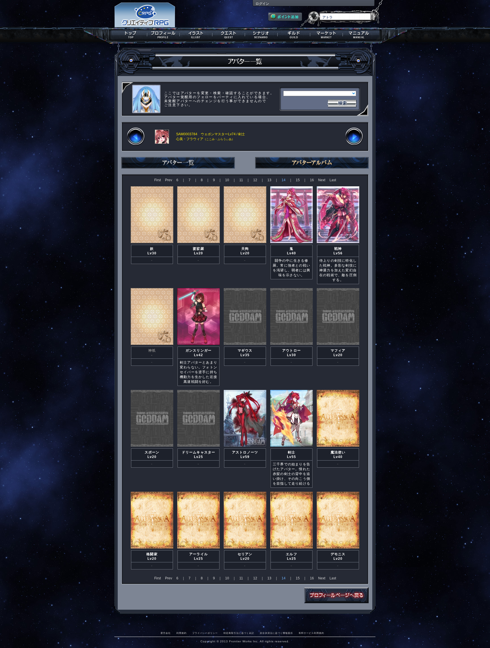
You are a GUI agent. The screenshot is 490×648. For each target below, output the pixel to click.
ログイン (262, 4)
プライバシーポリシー (205, 633)
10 (227, 180)
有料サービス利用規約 (311, 633)
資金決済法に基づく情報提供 (276, 633)
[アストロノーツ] (245, 446)
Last (333, 180)
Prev (168, 180)
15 (298, 180)
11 (241, 180)
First (157, 180)
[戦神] (338, 242)
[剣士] (291, 446)
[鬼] (291, 242)
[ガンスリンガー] (198, 344)
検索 (342, 103)
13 (269, 180)
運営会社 (165, 633)
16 (312, 180)
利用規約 (181, 633)
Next (321, 180)
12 (255, 180)
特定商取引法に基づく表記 (238, 633)
